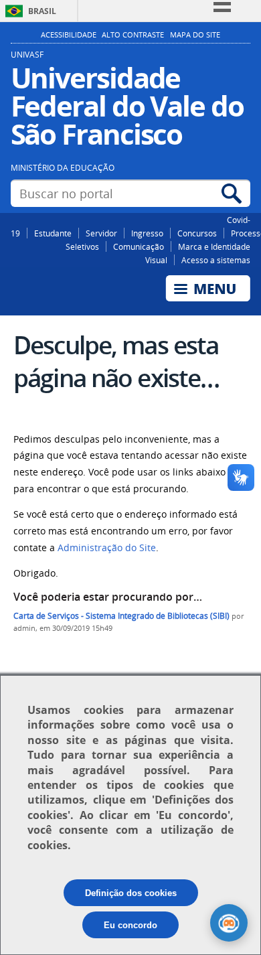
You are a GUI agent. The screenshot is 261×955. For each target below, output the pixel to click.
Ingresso (147, 233)
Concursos (197, 233)
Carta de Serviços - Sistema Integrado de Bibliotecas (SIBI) (121, 615)
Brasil (42, 11)
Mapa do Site (195, 35)
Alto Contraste (133, 35)
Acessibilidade (68, 35)
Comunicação (138, 246)
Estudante (53, 233)
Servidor (101, 233)
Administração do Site (107, 548)
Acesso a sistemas (215, 259)
